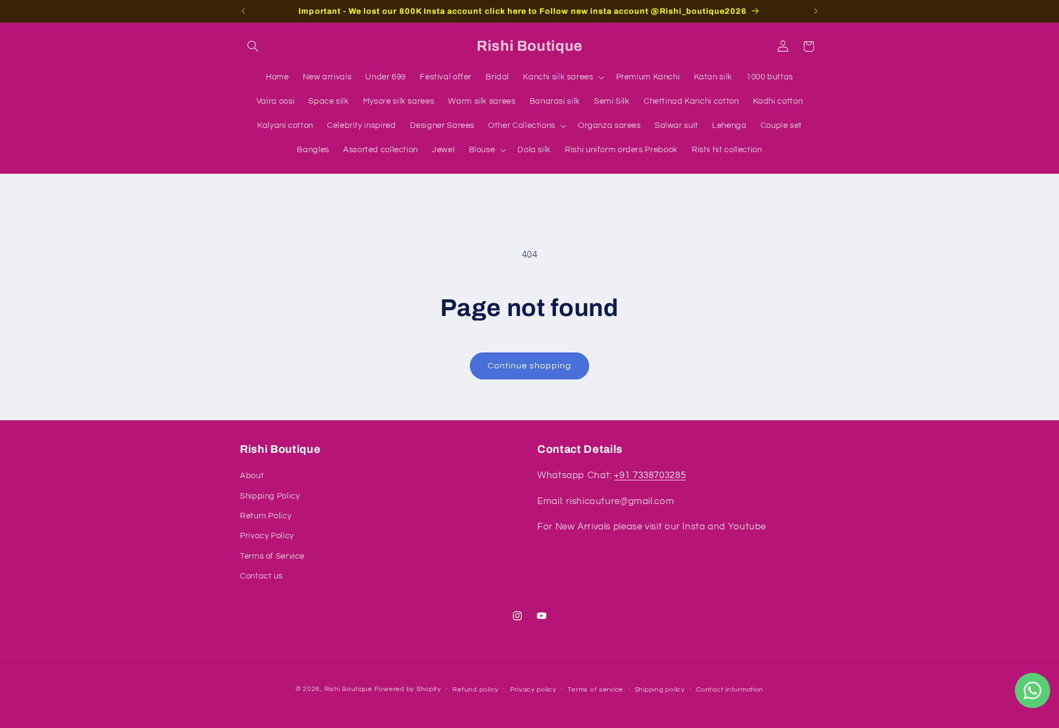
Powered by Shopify (408, 689)
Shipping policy (660, 689)
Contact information (729, 689)
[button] (252, 46)
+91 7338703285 (650, 476)
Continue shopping (530, 365)
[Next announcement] (816, 11)
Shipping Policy (269, 496)
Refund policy (475, 689)
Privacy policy (533, 689)
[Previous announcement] (243, 11)
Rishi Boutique (348, 689)
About (252, 476)
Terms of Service (272, 556)
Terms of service (595, 689)
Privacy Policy (267, 536)
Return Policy (265, 516)
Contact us (261, 576)
